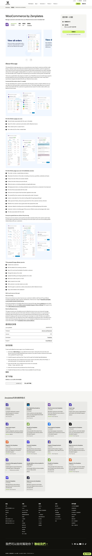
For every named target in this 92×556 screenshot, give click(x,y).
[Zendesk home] (8, 3)
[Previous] (26, 59)
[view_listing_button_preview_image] (24, 43)
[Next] (30, 59)
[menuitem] (84, 0)
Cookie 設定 (21, 553)
